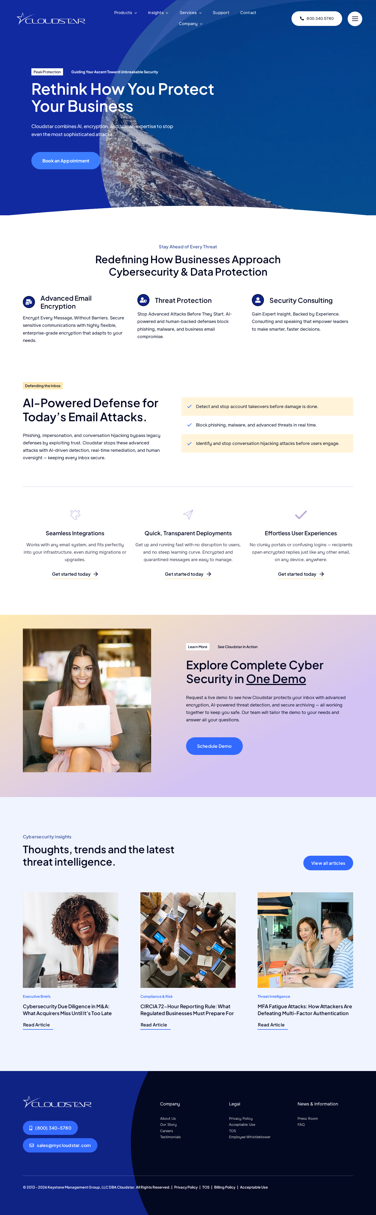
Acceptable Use (242, 1124)
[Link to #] (355, 19)
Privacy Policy (241, 1118)
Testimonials (170, 1137)
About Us (168, 1118)
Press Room (308, 1118)
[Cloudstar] (51, 14)
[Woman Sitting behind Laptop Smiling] (57, 1098)
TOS (232, 1131)
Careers (166, 1131)
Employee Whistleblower (250, 1137)
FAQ (301, 1124)
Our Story (168, 1124)
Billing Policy (224, 1187)
